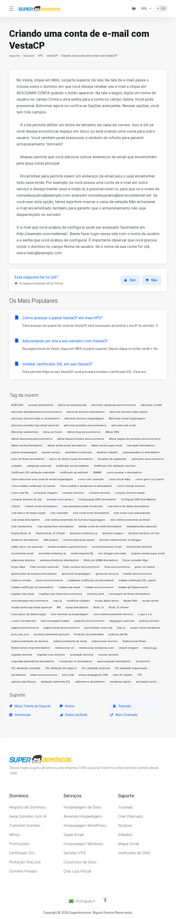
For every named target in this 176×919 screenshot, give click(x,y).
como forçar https (120, 479)
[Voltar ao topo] (105, 900)
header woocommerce (137, 573)
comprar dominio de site (26, 499)
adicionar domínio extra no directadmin (35, 418)
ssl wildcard (18, 674)
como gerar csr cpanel (149, 479)
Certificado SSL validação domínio (114, 465)
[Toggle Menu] (11, 8)
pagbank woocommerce (89, 620)
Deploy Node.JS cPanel (50, 533)
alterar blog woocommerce (84, 432)
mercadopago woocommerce (29, 600)
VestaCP (52, 55)
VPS (40, 55)
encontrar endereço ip (52, 553)
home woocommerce (49, 580)
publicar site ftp (118, 634)
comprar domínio (73, 492)
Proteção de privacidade (89, 634)
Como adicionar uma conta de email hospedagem (42, 479)
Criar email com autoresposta (132, 513)
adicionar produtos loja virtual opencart (35, 425)
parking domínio (149, 620)
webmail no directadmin (90, 681)
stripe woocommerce (43, 674)
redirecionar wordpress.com (96, 647)
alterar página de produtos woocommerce (135, 438)
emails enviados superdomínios (67, 546)
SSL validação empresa (96, 668)
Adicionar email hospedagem (127, 418)
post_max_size (20, 634)
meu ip (57, 600)
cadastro (16, 465)
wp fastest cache (146, 681)
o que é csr (145, 614)
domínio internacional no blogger (120, 540)
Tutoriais (28, 55)
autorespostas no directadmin (141, 452)
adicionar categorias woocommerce (113, 405)
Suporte (14, 55)
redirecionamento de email (70, 641)
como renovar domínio (131, 486)
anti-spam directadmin (141, 445)
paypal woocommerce (25, 627)
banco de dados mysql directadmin (71, 459)
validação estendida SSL (55, 681)
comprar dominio (99, 492)
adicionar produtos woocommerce (85, 425)
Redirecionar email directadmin (30, 647)
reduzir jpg (150, 647)
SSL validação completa (25, 668)
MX (59, 607)
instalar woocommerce (99, 587)
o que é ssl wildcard (23, 620)
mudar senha (150, 600)
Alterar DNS (112, 432)
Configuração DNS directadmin (97, 499)
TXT (139, 674)
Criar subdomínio (21, 526)
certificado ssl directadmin (72, 465)
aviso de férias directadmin (27, 459)
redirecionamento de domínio (29, 641)
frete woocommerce (117, 566)
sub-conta (68, 674)
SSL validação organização (131, 668)
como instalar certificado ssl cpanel (33, 486)
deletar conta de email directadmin (100, 526)
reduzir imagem (128, 647)
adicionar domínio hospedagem (84, 418)
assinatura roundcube (78, 452)
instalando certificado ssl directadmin (91, 580)
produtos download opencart (51, 634)
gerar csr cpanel (145, 566)
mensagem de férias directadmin (129, 593)
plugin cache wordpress (145, 627)
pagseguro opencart (121, 620)
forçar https (18, 566)
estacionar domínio (23, 560)
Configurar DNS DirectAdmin (138, 499)
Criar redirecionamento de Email (130, 519)
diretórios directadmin (24, 540)
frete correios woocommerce (81, 566)
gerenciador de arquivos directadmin (34, 573)
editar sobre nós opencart (27, 546)
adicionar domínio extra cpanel (128, 411)
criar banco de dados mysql (28, 513)
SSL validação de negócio (61, 668)
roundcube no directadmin (75, 661)
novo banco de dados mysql (28, 614)
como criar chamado (91, 479)
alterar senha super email (106, 445)
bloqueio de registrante (112, 459)
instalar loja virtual (69, 587)
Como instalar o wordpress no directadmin (86, 486)
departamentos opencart (141, 526)
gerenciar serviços (107, 573)
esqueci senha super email (148, 553)
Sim (133, 280)
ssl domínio (143, 661)
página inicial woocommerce (62, 627)
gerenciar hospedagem (76, 573)
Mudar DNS (130, 600)
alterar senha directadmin (27, 445)
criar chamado (59, 513)
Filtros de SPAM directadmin (100, 560)
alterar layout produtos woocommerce (80, 438)
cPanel (15, 506)
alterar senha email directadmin (66, 445)
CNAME (97, 472)
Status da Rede (75, 715)
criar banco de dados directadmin (128, 506)
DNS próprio (50, 540)
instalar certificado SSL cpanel (137, 580)
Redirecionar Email (134, 641)
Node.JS (98, 607)
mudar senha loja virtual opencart (31, 607)
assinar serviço (51, 452)
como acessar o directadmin (124, 472)
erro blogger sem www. (112, 553)
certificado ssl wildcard (74, 472)
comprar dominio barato (130, 492)
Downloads (22, 715)
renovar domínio (108, 654)
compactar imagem (45, 492)
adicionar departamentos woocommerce (36, 411)
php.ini (121, 627)
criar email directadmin (25, 519)
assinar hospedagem (24, 452)
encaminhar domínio (139, 546)
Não (154, 280)
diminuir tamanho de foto (144, 533)
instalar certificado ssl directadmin (32, 587)
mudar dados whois (107, 600)
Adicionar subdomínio (24, 432)
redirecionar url (64, 647)
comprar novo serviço (60, 499)
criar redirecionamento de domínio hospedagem (75, 519)
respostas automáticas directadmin (32, 661)
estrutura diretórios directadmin (59, 560)
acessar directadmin (40, 405)
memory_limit (95, 593)
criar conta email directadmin (91, 513)
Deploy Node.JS (21, 533)
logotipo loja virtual (22, 593)
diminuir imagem (113, 533)
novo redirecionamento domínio (113, 614)
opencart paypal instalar (55, 620)
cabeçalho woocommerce (147, 459)
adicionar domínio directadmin (85, 411)
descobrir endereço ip (83, 533)
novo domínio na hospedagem (69, 614)
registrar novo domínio (51, 654)
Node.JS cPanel (119, 607)
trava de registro (122, 674)
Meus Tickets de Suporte (32, 706)
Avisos (69, 706)
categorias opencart (39, 465)
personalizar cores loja (98, 627)
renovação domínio (82, 654)
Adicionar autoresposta (72, 405)
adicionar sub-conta (123, 425)
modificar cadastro (78, 600)
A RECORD (17, 405)
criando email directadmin (41, 506)
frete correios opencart (44, 566)
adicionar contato (151, 405)
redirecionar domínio (105, 641)
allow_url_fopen (52, 432)
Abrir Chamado (126, 715)
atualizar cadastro (107, 452)
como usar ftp (19, 492)
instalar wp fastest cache (133, 587)
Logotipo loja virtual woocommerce (60, 593)
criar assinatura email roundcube (82, 506)
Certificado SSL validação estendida (33, 472)
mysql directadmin (77, 607)
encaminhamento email (106, 546)
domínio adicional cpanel (78, 540)
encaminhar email (22, 553)
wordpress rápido (120, 681)
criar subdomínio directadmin (55, 526)
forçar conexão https (135, 560)
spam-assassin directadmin (114, 661)
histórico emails (21, 580)
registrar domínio (21, 654)
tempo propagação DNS (93, 674)
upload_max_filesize (23, 681)
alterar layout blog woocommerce (31, 438)
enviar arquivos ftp (82, 553)
